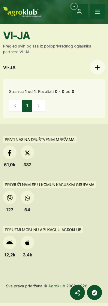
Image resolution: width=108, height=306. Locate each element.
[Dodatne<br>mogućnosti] (94, 292)
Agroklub (56, 285)
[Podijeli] (77, 292)
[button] (97, 67)
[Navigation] (97, 11)
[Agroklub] (22, 11)
